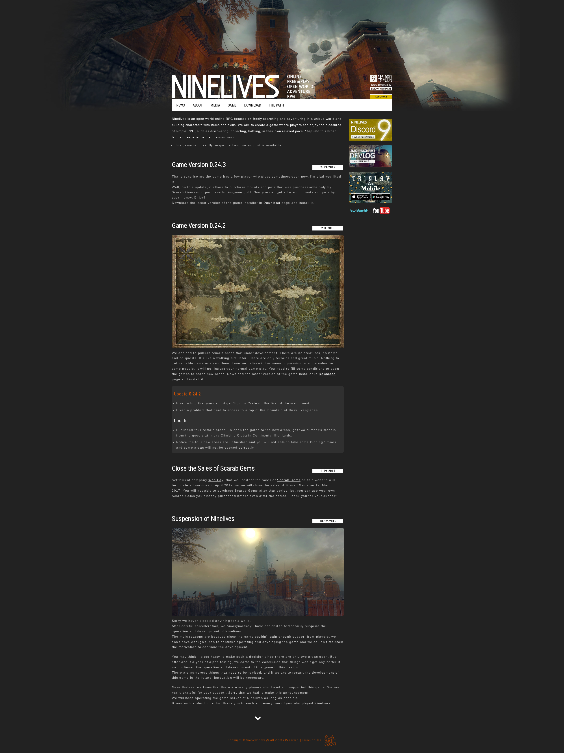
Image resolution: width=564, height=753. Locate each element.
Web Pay (215, 480)
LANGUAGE (381, 97)
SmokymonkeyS (257, 740)
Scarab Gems (288, 480)
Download (271, 202)
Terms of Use (311, 740)
